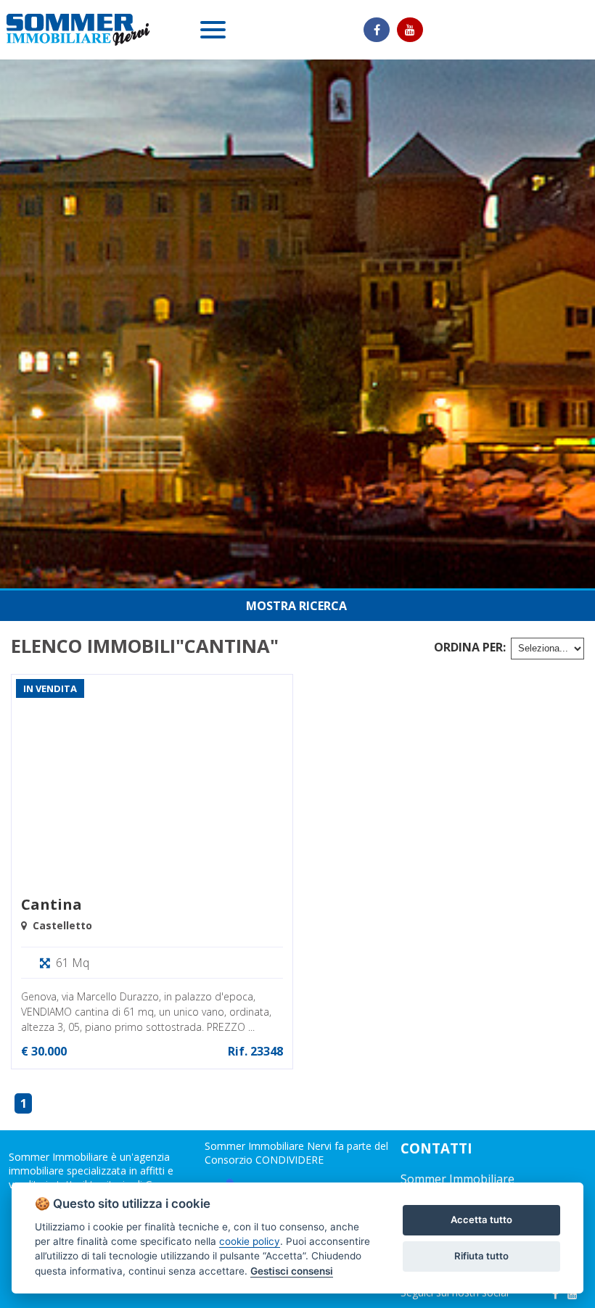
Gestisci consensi (291, 1271)
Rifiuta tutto (481, 1256)
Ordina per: (470, 647)
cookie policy (249, 1241)
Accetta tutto (481, 1219)
